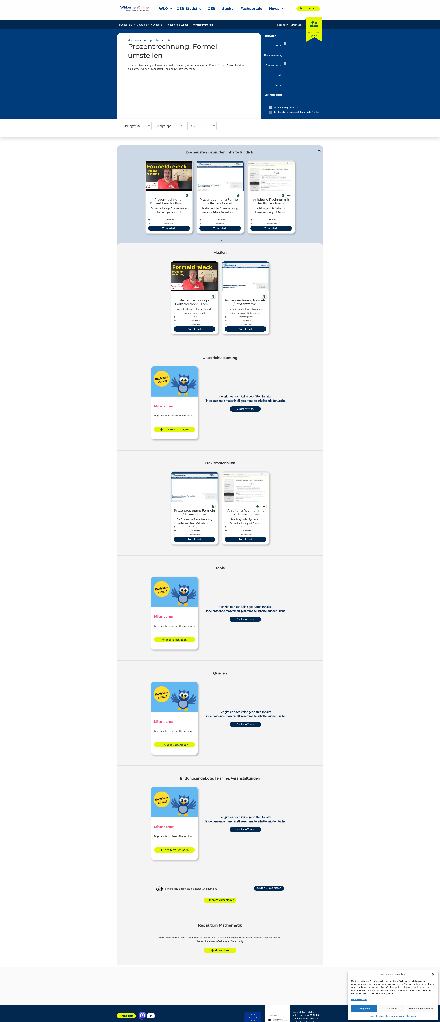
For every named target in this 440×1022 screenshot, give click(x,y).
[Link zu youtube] (151, 1016)
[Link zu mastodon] (142, 1016)
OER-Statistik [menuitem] (189, 9)
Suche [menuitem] (228, 9)
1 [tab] (221, 240)
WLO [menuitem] (163, 9)
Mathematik (142, 24)
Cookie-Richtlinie (376, 1016)
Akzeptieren (364, 1008)
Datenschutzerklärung (395, 1016)
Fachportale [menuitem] (251, 9)
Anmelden (126, 1015)
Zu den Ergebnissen (269, 888)
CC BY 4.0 (314, 1015)
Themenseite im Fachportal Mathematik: (149, 40)
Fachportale (125, 24)
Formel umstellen (203, 24)
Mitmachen (221, 950)
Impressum (412, 1016)
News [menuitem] (274, 9)
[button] (433, 974)
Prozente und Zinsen (177, 24)
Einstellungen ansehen (421, 1008)
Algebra (157, 24)
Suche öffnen (245, 408)
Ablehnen (392, 1008)
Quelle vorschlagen (176, 744)
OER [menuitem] (211, 9)
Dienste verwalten (359, 999)
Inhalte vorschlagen (176, 429)
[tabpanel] (169, 197)
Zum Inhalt (169, 228)
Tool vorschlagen (176, 639)
